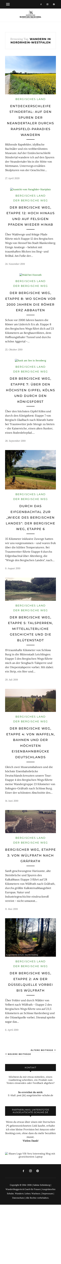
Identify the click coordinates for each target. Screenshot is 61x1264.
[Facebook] (41, 4)
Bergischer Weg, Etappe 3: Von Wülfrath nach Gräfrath (30, 855)
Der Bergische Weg (30, 200)
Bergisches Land (30, 99)
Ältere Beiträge (42, 1050)
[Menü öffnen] (8, 4)
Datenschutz (18, 1197)
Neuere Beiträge (19, 1054)
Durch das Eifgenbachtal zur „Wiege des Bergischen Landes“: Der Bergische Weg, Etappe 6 (30, 517)
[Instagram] (47, 4)
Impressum (47, 1193)
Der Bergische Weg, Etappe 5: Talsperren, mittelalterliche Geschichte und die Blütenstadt (30, 629)
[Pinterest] (54, 4)
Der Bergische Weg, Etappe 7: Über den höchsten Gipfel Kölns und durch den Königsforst (30, 390)
